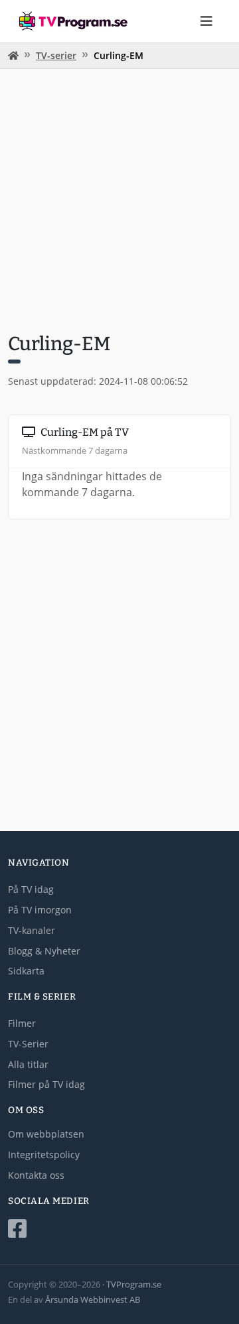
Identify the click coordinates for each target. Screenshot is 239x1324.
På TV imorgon (40, 909)
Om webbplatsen (46, 1134)
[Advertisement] (119, 199)
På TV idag (31, 889)
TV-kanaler (31, 930)
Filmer (22, 1023)
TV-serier (56, 55)
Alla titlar (28, 1064)
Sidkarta (26, 970)
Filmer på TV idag (46, 1084)
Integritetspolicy (44, 1154)
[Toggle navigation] (206, 21)
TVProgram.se (133, 1284)
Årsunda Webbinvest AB (92, 1299)
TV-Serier (28, 1043)
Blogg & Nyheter (44, 951)
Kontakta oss (36, 1175)
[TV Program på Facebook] (119, 1229)
